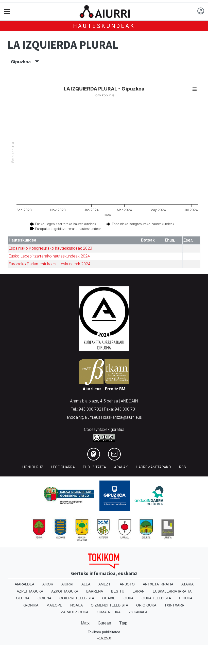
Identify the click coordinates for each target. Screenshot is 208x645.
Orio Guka (146, 605)
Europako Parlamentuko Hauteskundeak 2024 (49, 264)
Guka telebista (156, 598)
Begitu (117, 591)
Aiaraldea (24, 584)
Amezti (105, 584)
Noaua (76, 605)
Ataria (187, 584)
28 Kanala (138, 612)
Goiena (44, 598)
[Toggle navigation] (7, 11)
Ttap (123, 623)
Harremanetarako (153, 467)
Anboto (127, 584)
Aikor (47, 584)
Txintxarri (174, 605)
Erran (138, 591)
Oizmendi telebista (109, 605)
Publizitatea (94, 467)
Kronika (30, 605)
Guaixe (108, 598)
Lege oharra (63, 467)
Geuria (22, 598)
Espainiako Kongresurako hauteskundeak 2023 (50, 248)
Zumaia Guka (108, 612)
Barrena (94, 591)
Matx (85, 623)
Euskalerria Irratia (172, 591)
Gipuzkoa (23, 62)
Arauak (121, 467)
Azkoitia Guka (64, 591)
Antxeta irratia (158, 584)
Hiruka (185, 598)
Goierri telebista (76, 598)
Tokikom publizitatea (104, 632)
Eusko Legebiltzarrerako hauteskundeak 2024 (49, 256)
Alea (85, 584)
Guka (128, 598)
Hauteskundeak (104, 26)
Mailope (54, 605)
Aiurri (67, 584)
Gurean (104, 623)
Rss (182, 467)
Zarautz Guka (74, 612)
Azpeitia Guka (30, 591)
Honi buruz (32, 467)
